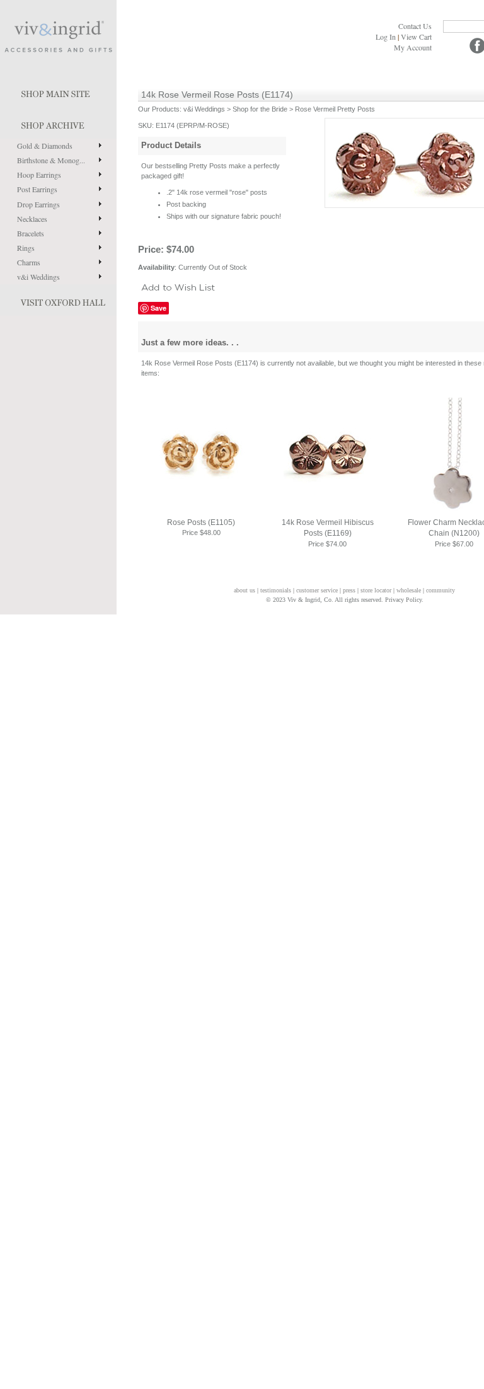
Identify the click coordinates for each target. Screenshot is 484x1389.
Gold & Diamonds (44, 146)
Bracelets (30, 233)
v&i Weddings (38, 277)
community (440, 590)
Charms (28, 262)
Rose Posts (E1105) (201, 522)
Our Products (159, 109)
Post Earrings (37, 189)
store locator (375, 590)
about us (244, 590)
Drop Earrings (38, 204)
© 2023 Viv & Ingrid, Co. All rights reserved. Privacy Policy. (345, 599)
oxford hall (58, 300)
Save (158, 308)
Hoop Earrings (39, 175)
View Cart (416, 37)
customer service (317, 590)
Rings (26, 248)
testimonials (275, 590)
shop (58, 123)
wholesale (408, 590)
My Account (413, 47)
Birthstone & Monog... (51, 160)
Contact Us (415, 26)
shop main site (58, 91)
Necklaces (32, 219)
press (349, 590)
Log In (386, 37)
